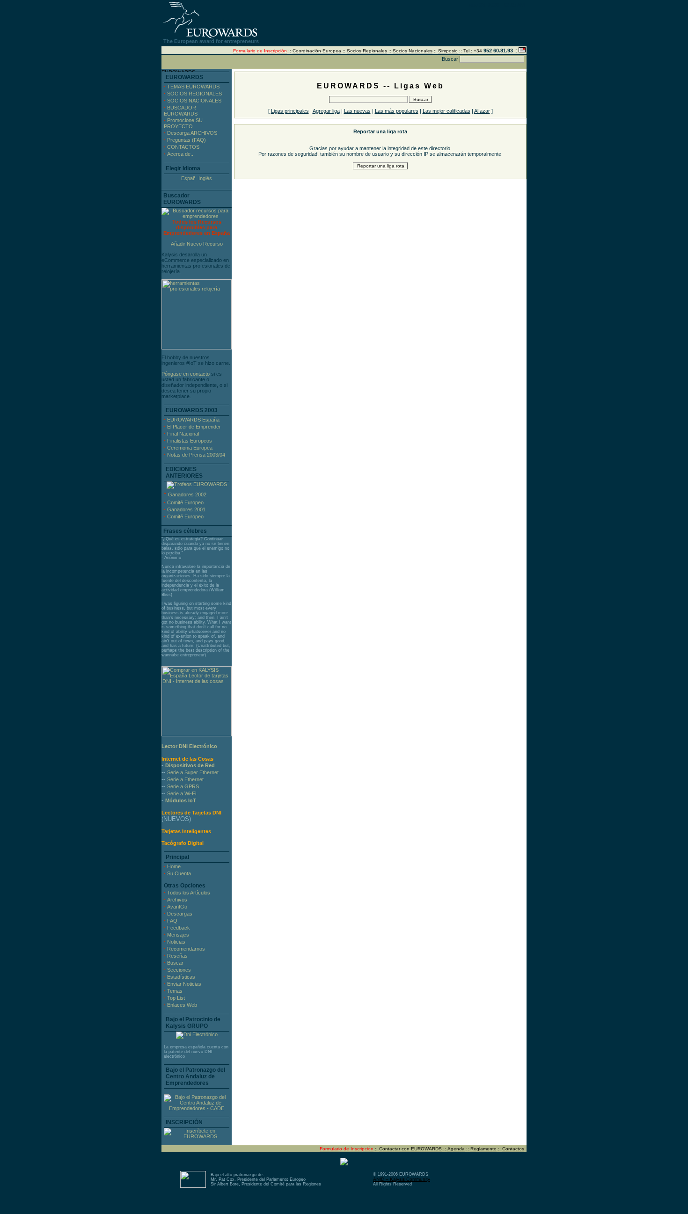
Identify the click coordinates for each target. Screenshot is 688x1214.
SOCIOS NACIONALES (194, 100)
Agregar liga (326, 111)
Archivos (177, 899)
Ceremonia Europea (189, 448)
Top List (176, 998)
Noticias (176, 942)
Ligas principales (290, 111)
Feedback (178, 927)
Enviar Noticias (184, 984)
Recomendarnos (186, 949)
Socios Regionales (367, 50)
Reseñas (177, 956)
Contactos (513, 1148)
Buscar (175, 963)
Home (174, 866)
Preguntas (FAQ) (186, 140)
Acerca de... (181, 154)
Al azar (482, 111)
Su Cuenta (179, 873)
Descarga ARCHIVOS (192, 133)
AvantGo (177, 906)
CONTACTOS (183, 147)
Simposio (448, 50)
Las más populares (396, 111)
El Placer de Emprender (194, 426)
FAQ (172, 920)
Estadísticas (181, 977)
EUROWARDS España (193, 419)
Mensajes (178, 935)
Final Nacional (183, 433)
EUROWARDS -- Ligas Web (380, 86)
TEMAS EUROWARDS (193, 86)
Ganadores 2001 (186, 509)
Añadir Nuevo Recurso (197, 244)
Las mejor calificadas (446, 111)
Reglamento (483, 1148)
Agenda (456, 1148)
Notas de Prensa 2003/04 (196, 455)
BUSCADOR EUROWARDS (181, 110)
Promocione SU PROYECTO (183, 123)
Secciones (179, 970)
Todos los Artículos (188, 892)
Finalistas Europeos (189, 440)
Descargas (179, 913)
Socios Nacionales (412, 50)
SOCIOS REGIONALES (194, 93)
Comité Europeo (185, 502)
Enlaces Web (182, 1005)
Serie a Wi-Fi (181, 793)
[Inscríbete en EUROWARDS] (196, 1136)
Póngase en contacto (185, 374)
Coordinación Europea (317, 50)
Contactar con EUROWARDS (410, 1148)
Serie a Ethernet (185, 779)
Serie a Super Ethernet (193, 772)
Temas (175, 991)
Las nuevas (357, 111)
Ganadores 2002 (187, 494)
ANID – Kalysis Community (401, 1179)
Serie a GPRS (183, 786)
